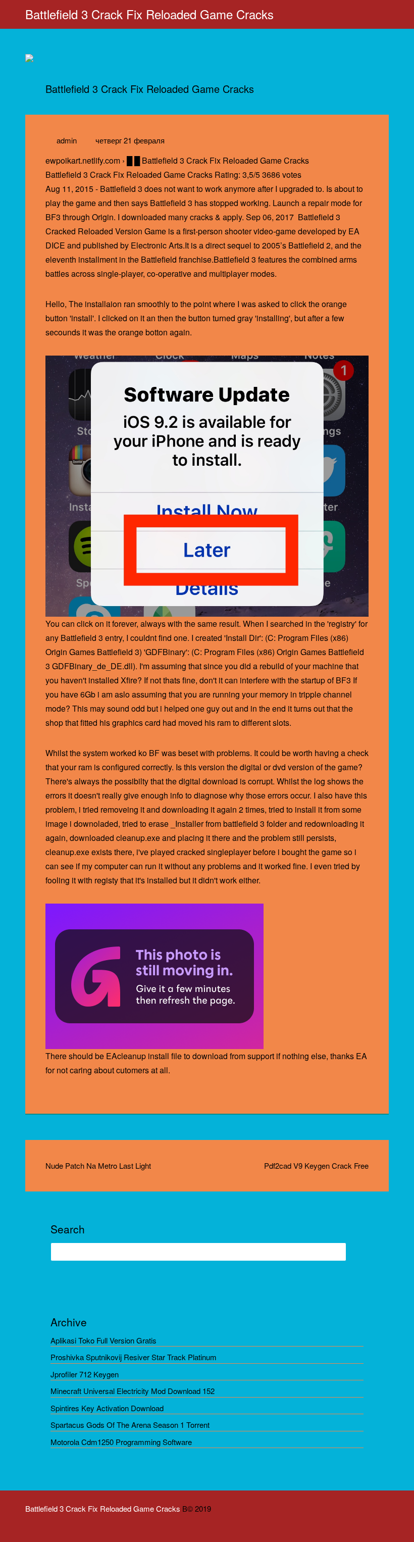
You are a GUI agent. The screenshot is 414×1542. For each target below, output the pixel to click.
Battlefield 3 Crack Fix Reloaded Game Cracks (149, 14)
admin (67, 140)
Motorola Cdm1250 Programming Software (121, 1441)
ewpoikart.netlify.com (82, 160)
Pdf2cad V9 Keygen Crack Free (316, 1165)
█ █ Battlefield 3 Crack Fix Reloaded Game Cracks (218, 160)
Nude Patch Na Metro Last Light (98, 1165)
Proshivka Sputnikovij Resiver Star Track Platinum (133, 1357)
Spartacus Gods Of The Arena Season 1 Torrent (130, 1424)
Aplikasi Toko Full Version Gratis (103, 1340)
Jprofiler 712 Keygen (84, 1374)
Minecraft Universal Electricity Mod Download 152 (132, 1390)
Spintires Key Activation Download (107, 1408)
